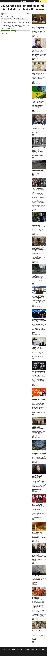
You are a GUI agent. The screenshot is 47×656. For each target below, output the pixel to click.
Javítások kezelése (19, 649)
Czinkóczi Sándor (5, 13)
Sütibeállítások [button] (41, 649)
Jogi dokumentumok (27, 649)
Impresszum (13, 649)
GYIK (4, 649)
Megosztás (27, 13)
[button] (5, 31)
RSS (36, 649)
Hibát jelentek (8, 649)
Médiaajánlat (33, 649)
